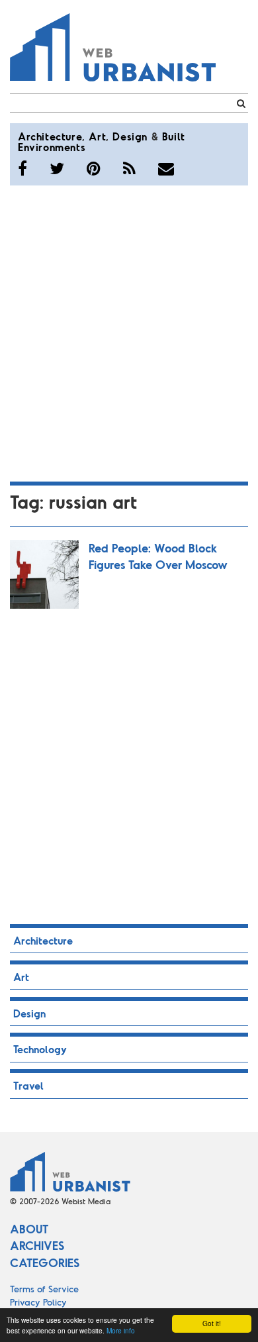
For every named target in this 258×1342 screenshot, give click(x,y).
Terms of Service (44, 1288)
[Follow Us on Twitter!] (57, 168)
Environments (51, 146)
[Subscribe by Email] (166, 168)
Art (97, 136)
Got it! (211, 1323)
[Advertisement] (129, 331)
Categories (44, 1262)
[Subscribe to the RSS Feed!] (129, 168)
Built (173, 136)
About (29, 1228)
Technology (40, 1049)
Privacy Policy (38, 1302)
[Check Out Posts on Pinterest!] (93, 168)
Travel (28, 1085)
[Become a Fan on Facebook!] (22, 168)
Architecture (50, 136)
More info (121, 1330)
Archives (37, 1245)
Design (130, 136)
